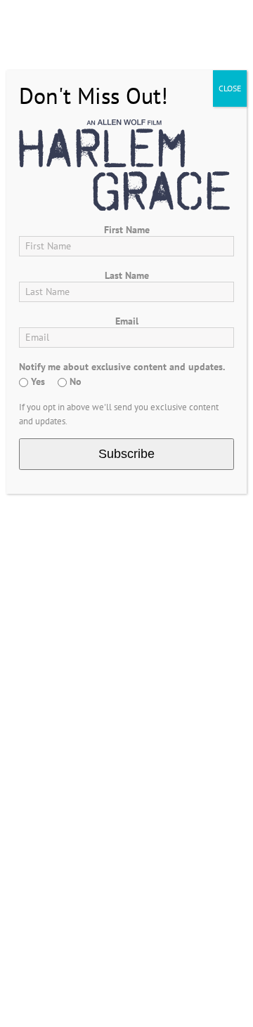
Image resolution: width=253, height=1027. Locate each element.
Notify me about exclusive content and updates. (122, 366)
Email (126, 321)
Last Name (127, 275)
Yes (36, 381)
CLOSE (230, 88)
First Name (127, 229)
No (74, 381)
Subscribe (126, 454)
